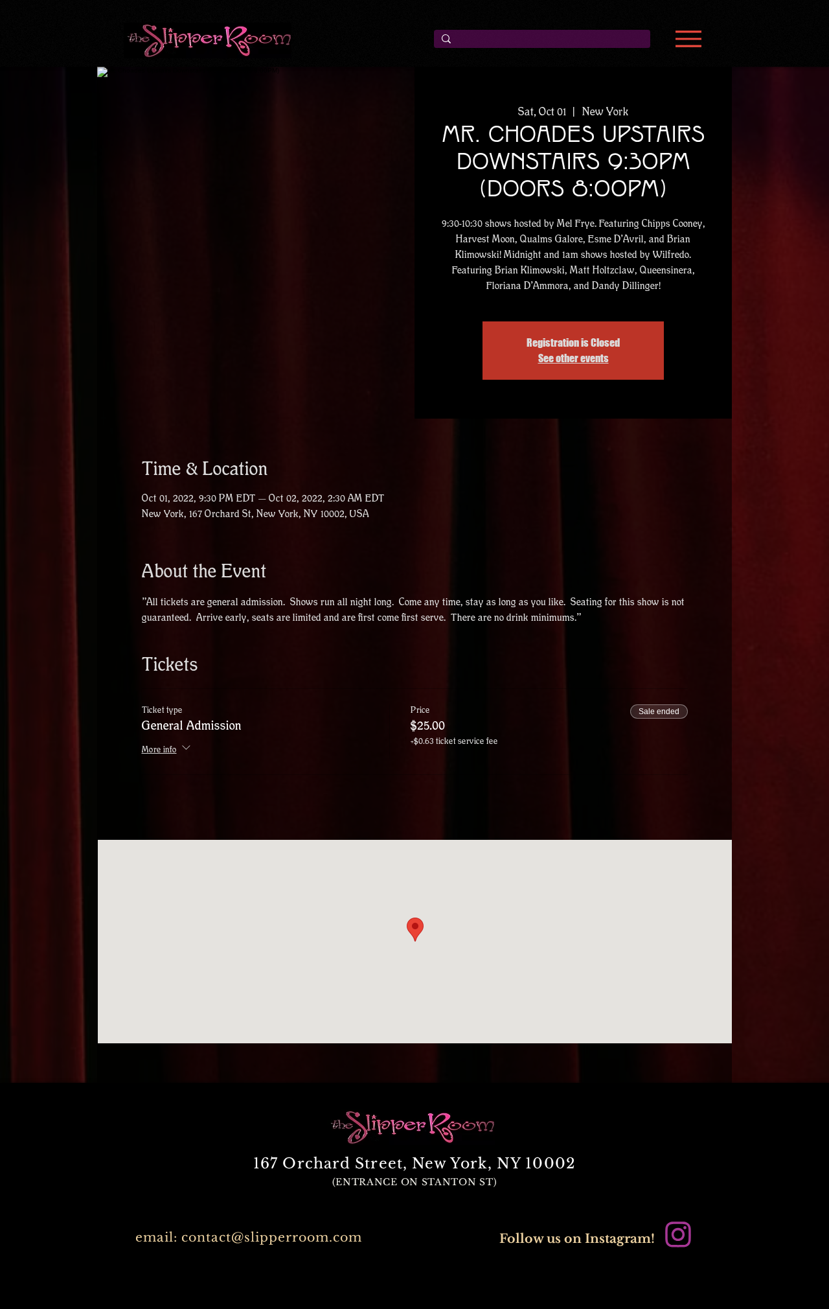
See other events (573, 358)
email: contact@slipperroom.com (248, 1237)
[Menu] (688, 38)
